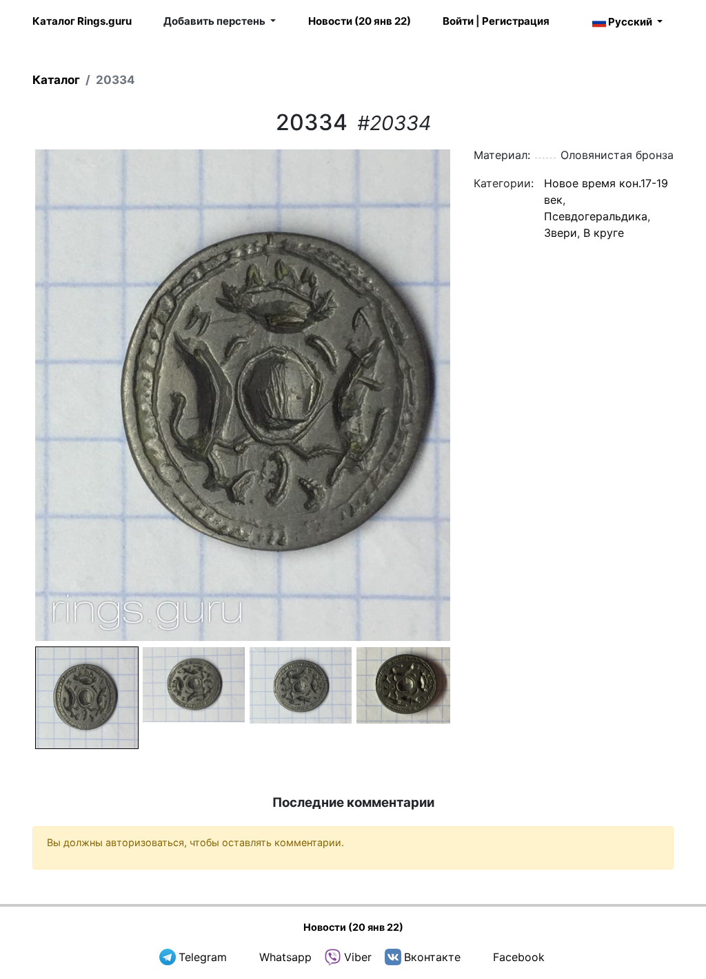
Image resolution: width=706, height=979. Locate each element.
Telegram (203, 957)
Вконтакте (432, 957)
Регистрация (515, 21)
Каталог (56, 80)
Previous (14, 395)
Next (471, 395)
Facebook (519, 957)
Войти (458, 21)
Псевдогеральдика (595, 216)
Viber (358, 957)
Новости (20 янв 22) (359, 21)
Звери (560, 233)
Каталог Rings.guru (82, 21)
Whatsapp (285, 957)
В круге (603, 233)
